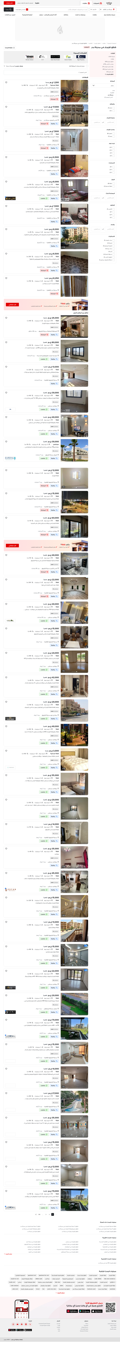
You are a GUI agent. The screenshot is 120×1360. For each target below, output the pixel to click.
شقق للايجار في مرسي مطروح (30, 1285)
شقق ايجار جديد (80, 1279)
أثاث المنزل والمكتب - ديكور (47, 15)
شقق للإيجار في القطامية (109, 1247)
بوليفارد (90, 1279)
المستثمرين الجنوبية (68, 1279)
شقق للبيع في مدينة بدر (33, 1231)
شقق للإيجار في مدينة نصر (33, 1242)
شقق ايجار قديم (81, 1275)
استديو (55, 1285)
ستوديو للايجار (70, 1275)
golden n (112, 1282)
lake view (57, 1282)
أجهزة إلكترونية (27, 15)
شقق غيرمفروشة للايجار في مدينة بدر (68, 1229)
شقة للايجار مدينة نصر (78, 1289)
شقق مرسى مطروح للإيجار (94, 1285)
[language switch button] (37, 3)
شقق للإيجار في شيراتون (33, 1247)
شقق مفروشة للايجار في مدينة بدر (31, 1229)
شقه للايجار (103, 1275)
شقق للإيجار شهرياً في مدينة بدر (107, 1231)
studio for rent (15, 1279)
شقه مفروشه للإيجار (29, 1282)
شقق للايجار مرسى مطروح (45, 1282)
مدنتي (19, 1282)
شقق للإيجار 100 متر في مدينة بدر (107, 1263)
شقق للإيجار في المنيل (110, 1252)
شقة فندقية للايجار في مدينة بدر (107, 1226)
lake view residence (109, 1279)
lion (43, 1289)
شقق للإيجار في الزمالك (34, 1249)
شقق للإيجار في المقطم (71, 1247)
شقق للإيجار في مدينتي (72, 1242)
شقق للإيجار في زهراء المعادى (70, 1244)
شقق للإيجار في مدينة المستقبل (69, 1252)
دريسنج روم (69, 1285)
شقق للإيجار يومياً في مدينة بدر (70, 1231)
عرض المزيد (9, 1254)
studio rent (12, 1282)
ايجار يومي (80, 1282)
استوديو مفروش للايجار (27, 1289)
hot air (38, 1289)
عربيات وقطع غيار (109, 15)
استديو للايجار (103, 1282)
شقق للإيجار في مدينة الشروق (32, 1244)
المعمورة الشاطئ (20, 1275)
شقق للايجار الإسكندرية (58, 1275)
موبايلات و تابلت (80, 15)
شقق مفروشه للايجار (91, 1282)
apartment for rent (44, 1275)
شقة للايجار (112, 1275)
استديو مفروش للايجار (69, 1282)
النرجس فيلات (56, 1279)
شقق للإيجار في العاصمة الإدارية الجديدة (67, 1249)
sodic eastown (15, 1285)
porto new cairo (51, 1289)
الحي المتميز (82, 72)
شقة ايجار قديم (102, 1289)
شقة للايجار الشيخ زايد (109, 1285)
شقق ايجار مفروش (46, 1285)
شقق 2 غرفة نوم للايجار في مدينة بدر (68, 1226)
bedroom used (91, 1289)
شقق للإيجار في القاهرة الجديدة (107, 1242)
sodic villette (98, 1279)
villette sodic (38, 1279)
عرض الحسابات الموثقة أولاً (77, 66)
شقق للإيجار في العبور (34, 1252)
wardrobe (112, 1289)
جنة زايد (47, 1279)
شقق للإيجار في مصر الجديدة (108, 1249)
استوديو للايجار (93, 1275)
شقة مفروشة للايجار (27, 1279)
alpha (61, 1285)
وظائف (66, 15)
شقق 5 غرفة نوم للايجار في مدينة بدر (106, 1229)
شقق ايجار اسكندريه (64, 1289)
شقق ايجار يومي (79, 1285)
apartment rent (32, 1275)
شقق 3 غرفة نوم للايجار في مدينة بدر (30, 1226)
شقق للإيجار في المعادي (109, 1244)
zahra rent (15, 1289)
